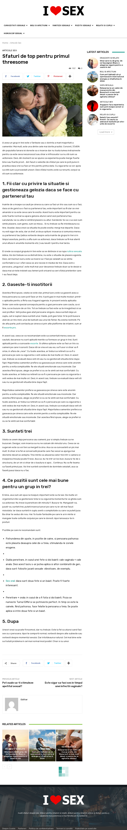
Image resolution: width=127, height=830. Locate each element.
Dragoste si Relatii (15, 749)
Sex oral (10, 580)
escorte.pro (10, 327)
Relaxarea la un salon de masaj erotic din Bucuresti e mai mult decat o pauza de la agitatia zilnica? (69, 754)
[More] (69, 76)
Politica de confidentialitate (41, 829)
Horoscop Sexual (13, 33)
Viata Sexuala (69, 747)
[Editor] (11, 704)
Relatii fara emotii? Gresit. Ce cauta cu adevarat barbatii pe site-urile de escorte (112, 120)
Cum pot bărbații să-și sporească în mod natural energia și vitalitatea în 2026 (42, 755)
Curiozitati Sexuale (14, 25)
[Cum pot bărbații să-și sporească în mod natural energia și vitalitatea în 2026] (42, 745)
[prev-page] (4, 767)
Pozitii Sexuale (83, 25)
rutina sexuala (74, 251)
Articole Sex (15, 42)
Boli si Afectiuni (38, 25)
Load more (105, 132)
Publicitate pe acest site (85, 829)
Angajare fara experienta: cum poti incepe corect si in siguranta (112, 107)
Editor (24, 699)
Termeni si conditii (64, 829)
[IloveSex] (63, 10)
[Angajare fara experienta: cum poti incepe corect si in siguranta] (92, 106)
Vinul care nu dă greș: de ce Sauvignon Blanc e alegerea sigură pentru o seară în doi (15, 755)
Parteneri (22, 829)
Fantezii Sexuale (61, 25)
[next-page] (10, 767)
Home (5, 42)
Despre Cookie (8, 829)
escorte (34, 343)
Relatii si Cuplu (104, 25)
